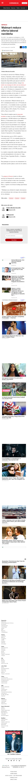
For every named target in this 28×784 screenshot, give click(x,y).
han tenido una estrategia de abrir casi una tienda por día (13, 85)
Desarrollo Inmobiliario (7, 679)
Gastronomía (4, 719)
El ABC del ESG (5, 694)
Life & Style (4, 666)
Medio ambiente (5, 686)
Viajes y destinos (5, 721)
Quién (2, 646)
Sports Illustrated (5, 706)
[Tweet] (21, 47)
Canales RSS (13, 777)
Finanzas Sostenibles (6, 692)
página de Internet (8, 176)
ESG (2, 629)
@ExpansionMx (11, 209)
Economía (23, 8)
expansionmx (9, 760)
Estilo (2, 667)
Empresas (13, 8)
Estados (3, 641)
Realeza (3, 649)
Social (2, 688)
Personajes (4, 723)
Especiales (4, 703)
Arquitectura (4, 681)
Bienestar (3, 724)
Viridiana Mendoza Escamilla (13, 208)
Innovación (4, 693)
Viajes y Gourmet (5, 654)
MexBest (3, 718)
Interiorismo (4, 682)
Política (18, 8)
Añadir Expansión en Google (8, 50)
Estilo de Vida (4, 725)
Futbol (2, 707)
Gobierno (3, 636)
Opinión (3, 642)
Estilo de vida (4, 663)
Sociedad (3, 643)
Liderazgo (3, 701)
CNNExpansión (10, 214)
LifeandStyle (4, 632)
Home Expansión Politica (7, 623)
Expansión (3, 620)
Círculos (3, 650)
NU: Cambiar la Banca (14, 754)
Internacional (4, 625)
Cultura (3, 655)
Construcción (4, 677)
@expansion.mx (14, 760)
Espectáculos (4, 647)
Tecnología (4, 626)
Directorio (13, 779)
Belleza (3, 652)
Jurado (3, 727)
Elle (2, 658)
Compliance (13, 773)
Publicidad (13, 771)
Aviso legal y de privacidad (13, 775)
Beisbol (3, 708)
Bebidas (3, 720)
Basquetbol (4, 711)
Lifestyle (3, 714)
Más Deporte (4, 712)
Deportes (3, 669)
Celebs (3, 662)
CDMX (2, 640)
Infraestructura (5, 680)
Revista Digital (24, 3)
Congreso (3, 638)
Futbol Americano (5, 710)
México (3, 637)
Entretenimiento (5, 668)
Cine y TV (3, 671)
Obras (2, 628)
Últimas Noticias (6, 8)
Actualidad (4, 699)
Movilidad (3, 690)
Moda (2, 651)
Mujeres (3, 630)
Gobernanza (4, 689)
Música (3, 672)
